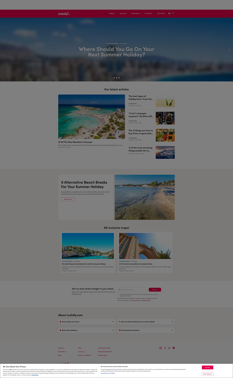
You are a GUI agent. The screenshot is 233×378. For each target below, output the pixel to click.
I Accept (207, 367)
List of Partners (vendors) (108, 373)
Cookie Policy (34, 375)
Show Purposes (207, 374)
